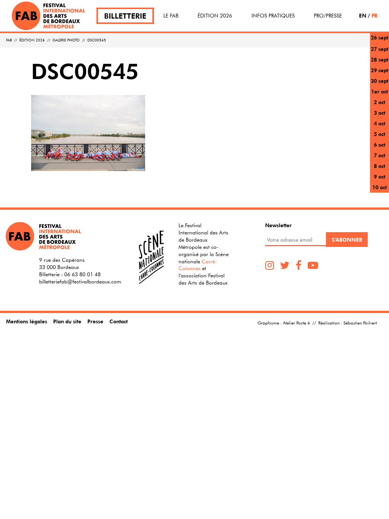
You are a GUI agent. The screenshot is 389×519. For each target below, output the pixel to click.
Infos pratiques (273, 15)
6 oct (379, 144)
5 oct (379, 134)
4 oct (379, 123)
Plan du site (67, 321)
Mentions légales (26, 321)
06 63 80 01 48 (82, 274)
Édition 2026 (215, 15)
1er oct (379, 91)
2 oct (379, 102)
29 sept (379, 70)
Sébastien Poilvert (360, 323)
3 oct (379, 112)
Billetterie (125, 16)
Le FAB (171, 15)
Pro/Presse (328, 15)
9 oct (379, 176)
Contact (118, 321)
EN (362, 15)
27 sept (379, 48)
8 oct (379, 165)
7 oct (379, 155)
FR (374, 15)
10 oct (379, 187)
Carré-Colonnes (198, 265)
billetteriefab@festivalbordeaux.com (80, 281)
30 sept (379, 80)
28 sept (379, 59)
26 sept (379, 37)
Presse (95, 321)
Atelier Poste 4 (296, 323)
